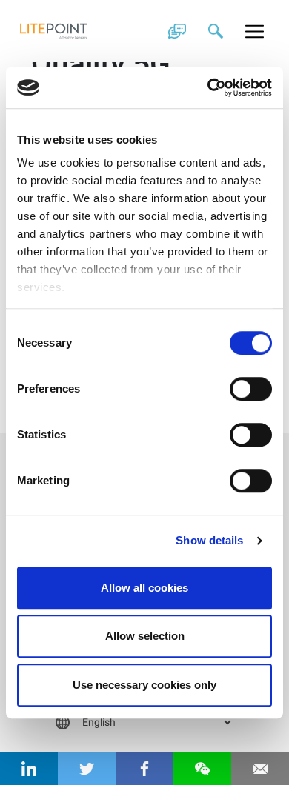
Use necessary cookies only (144, 684)
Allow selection (145, 635)
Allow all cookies (144, 587)
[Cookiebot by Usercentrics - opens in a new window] (208, 87)
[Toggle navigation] (255, 31)
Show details (209, 540)
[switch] (251, 389)
